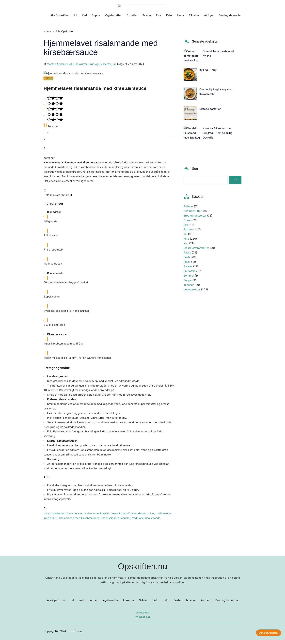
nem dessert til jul (143, 513)
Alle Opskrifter (78, 64)
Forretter (189, 229)
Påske (187, 252)
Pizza (187, 261)
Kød (186, 243)
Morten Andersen (57, 64)
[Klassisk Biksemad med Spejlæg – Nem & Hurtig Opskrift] (192, 140)
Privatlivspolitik (142, 616)
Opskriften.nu (142, 566)
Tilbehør (189, 284)
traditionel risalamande (146, 518)
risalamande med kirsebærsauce (79, 518)
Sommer (189, 275)
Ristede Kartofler (210, 108)
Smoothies (190, 271)
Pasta (187, 257)
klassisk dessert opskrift (115, 513)
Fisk (186, 224)
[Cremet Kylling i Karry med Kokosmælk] (190, 94)
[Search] (235, 180)
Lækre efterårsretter (196, 248)
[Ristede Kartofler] (190, 114)
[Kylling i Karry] (190, 75)
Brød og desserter (100, 64)
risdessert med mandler (115, 518)
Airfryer (188, 206)
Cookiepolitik (142, 612)
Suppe (187, 280)
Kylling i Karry (208, 70)
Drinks (187, 220)
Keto (186, 238)
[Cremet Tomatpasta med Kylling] (192, 56)
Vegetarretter (192, 289)
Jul (114, 64)
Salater (188, 266)
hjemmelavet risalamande (83, 513)
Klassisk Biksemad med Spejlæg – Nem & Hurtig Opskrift (217, 133)
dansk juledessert (54, 513)
